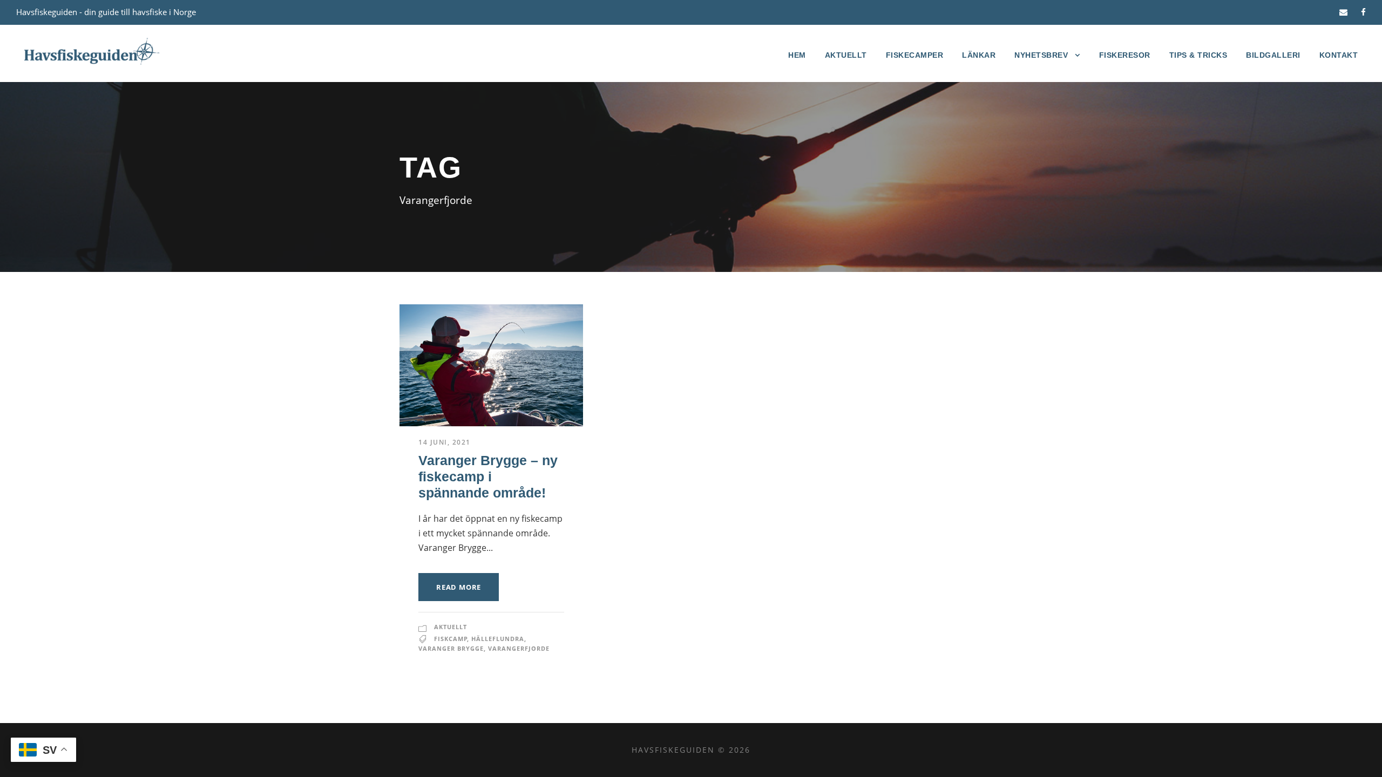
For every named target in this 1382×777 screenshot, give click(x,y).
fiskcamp (451, 639)
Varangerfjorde (519, 648)
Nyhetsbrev (1041, 55)
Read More (458, 587)
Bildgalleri (1273, 55)
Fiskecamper (915, 55)
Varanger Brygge (451, 648)
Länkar (978, 55)
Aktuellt (846, 55)
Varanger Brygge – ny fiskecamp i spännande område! (488, 476)
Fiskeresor (1124, 55)
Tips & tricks (1198, 55)
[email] (1343, 11)
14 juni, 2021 (444, 442)
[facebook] (1363, 11)
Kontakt (1338, 55)
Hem (797, 55)
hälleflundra (497, 639)
